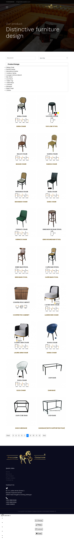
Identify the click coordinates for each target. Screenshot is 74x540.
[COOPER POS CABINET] (21, 298)
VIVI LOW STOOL (52, 126)
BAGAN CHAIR (21, 164)
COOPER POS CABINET (21, 315)
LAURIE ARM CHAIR (21, 353)
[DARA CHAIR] (51, 185)
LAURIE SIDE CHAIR (51, 315)
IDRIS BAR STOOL (21, 277)
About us (9, 474)
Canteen (9, 85)
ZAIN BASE (51, 390)
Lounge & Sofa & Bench (14, 75)
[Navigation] (7, 7)
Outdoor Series (11, 73)
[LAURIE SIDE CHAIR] (51, 298)
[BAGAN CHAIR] (21, 147)
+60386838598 (10, 2)
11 (36, 435)
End (44, 435)
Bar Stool (9, 77)
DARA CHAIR (51, 202)
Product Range (13, 64)
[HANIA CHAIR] (51, 336)
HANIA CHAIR (52, 353)
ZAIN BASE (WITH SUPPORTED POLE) (51, 428)
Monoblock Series (12, 71)
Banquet (9, 86)
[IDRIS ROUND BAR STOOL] (51, 223)
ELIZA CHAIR (21, 390)
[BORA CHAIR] (21, 109)
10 (33, 435)
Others (8, 90)
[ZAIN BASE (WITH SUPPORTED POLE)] (51, 411)
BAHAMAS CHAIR (21, 202)
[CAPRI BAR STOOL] (51, 260)
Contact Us (9, 480)
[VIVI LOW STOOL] (51, 109)
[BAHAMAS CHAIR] (21, 185)
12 (39, 435)
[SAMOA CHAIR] (51, 147)
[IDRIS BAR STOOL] (21, 260)
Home (8, 472)
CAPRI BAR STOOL (51, 277)
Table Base (10, 83)
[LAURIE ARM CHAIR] (21, 336)
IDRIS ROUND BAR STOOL (52, 239)
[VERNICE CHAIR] (21, 223)
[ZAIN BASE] (51, 373)
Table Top (9, 81)
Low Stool (9, 79)
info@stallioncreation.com (23, 2)
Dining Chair (10, 67)
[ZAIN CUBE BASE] (21, 411)
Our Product (10, 476)
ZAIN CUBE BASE (21, 428)
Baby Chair (10, 88)
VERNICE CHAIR (21, 239)
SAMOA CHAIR (51, 164)
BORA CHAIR (21, 126)
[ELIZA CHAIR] (21, 373)
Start (8, 435)
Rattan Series (10, 69)
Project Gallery (10, 478)
